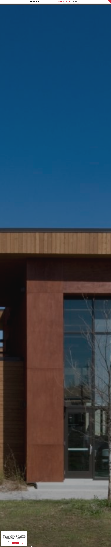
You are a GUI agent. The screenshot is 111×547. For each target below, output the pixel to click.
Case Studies (69, 3)
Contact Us (64, 3)
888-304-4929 (60, 1)
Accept (15, 543)
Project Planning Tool (67, 1)
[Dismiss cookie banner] (25, 532)
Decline (22, 543)
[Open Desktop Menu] (78, 1)
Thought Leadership (76, 3)
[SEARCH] (73, 1)
